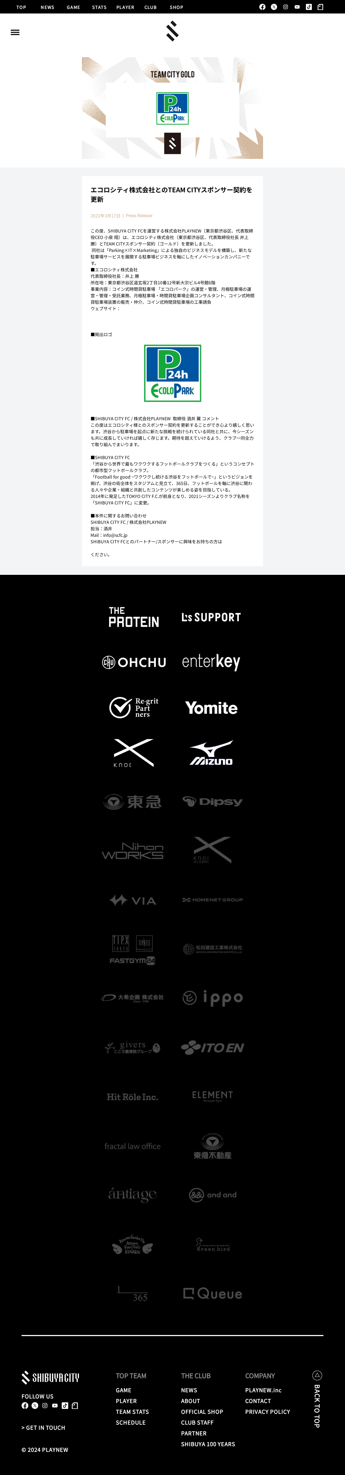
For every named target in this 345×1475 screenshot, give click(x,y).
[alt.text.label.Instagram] (285, 7)
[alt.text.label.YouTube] (297, 7)
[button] (15, 32)
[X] (274, 7)
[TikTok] (309, 7)
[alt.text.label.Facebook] (262, 7)
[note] (320, 7)
